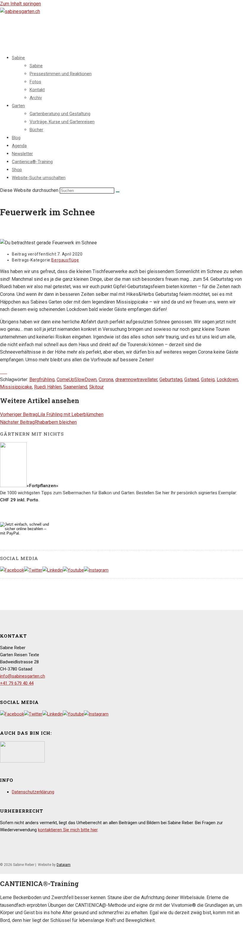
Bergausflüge (65, 260)
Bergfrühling (42, 379)
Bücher (36, 129)
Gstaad (191, 379)
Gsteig (208, 379)
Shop (17, 169)
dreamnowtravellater (136, 379)
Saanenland (75, 387)
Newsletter (22, 153)
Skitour (96, 387)
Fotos (35, 81)
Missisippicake (16, 387)
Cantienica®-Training (32, 161)
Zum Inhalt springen (20, 4)
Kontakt (37, 89)
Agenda (19, 145)
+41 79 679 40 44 (16, 683)
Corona (106, 379)
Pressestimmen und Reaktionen (61, 73)
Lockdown (227, 379)
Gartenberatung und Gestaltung (60, 113)
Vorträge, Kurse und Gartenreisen (62, 121)
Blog (16, 137)
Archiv (36, 97)
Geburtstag (170, 379)
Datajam (64, 865)
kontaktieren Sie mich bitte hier (67, 829)
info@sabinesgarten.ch (22, 676)
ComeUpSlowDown (77, 379)
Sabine (18, 57)
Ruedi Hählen (47, 387)
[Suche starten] (118, 191)
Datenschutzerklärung (33, 792)
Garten (18, 105)
